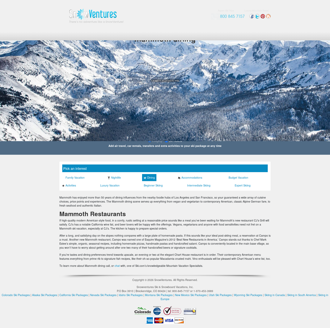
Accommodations (191, 177)
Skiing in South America (301, 295)
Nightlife (116, 177)
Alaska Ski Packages (44, 295)
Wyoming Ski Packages (248, 295)
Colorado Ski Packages (16, 295)
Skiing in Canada (274, 295)
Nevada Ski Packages (103, 295)
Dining (151, 177)
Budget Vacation (238, 177)
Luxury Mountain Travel (256, 10)
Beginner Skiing (153, 185)
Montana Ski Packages (159, 295)
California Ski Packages (73, 295)
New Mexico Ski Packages (191, 295)
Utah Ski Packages (220, 295)
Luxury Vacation (110, 185)
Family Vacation (75, 177)
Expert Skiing (243, 185)
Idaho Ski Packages (131, 295)
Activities (71, 185)
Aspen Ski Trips (226, 10)
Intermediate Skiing (198, 185)
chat (117, 266)
